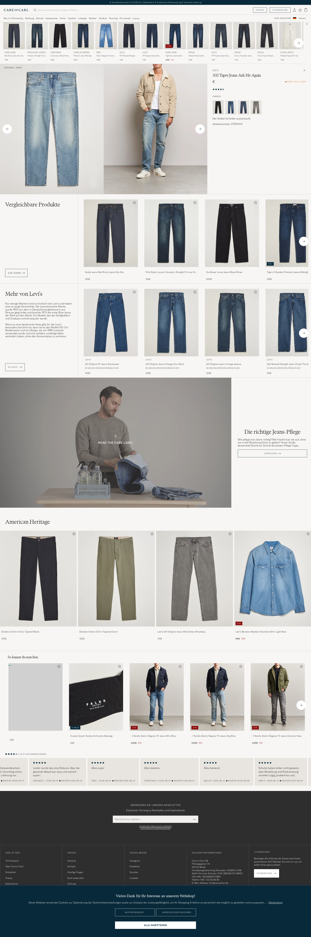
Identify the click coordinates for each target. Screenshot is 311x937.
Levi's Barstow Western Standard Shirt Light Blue (261, 631)
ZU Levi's (13, 367)
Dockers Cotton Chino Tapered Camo (98, 631)
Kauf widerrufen (75, 878)
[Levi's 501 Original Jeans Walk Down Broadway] (194, 628)
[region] (155, 772)
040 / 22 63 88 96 (209, 879)
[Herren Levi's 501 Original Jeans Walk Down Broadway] (194, 579)
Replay (192, 52)
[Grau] (256, 107)
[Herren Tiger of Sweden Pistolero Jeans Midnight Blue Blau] (83, 35)
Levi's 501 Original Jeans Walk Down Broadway (181, 631)
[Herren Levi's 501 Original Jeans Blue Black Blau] (221, 35)
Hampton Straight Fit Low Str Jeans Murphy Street (37, 56)
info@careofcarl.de (218, 882)
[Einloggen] (294, 10)
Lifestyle (82, 18)
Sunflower (56, 52)
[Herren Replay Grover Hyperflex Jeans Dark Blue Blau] (244, 35)
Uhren (63, 18)
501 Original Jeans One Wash (151, 56)
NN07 (99, 52)
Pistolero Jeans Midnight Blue (83, 56)
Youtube (134, 872)
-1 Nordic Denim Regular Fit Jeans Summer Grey (276, 735)
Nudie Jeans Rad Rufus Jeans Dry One (104, 272)
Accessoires (52, 18)
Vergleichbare (32, 204)
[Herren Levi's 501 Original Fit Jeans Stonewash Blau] (111, 322)
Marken (93, 18)
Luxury (135, 18)
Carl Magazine (282, 18)
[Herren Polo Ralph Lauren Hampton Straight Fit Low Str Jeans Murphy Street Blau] (37, 35)
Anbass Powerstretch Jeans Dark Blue (196, 56)
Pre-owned (125, 18)
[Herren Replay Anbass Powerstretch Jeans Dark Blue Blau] (198, 35)
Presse (8, 878)
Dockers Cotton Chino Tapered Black (20, 631)
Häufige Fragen (75, 872)
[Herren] (35, 697)
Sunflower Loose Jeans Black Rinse (224, 272)
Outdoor (103, 18)
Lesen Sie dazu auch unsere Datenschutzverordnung (155, 827)
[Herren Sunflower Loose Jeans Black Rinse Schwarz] (60, 35)
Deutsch (302, 18)
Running (113, 18)
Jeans (19, 68)
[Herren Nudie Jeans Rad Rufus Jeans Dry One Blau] (14, 35)
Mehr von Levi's (23, 293)
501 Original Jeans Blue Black (220, 56)
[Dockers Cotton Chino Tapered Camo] (116, 628)
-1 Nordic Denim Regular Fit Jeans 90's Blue (153, 735)
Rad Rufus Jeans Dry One (14, 56)
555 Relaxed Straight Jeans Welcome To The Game (128, 56)
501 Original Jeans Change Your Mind (165, 364)
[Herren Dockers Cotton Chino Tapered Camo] (116, 579)
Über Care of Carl (14, 866)
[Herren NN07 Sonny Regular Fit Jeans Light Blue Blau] (106, 35)
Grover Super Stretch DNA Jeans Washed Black (267, 56)
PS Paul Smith (287, 52)
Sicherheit (10, 872)
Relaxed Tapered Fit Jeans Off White (290, 56)
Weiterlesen (276, 902)
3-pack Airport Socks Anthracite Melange (91, 735)
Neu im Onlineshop (13, 18)
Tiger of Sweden (81, 52)
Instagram (135, 860)
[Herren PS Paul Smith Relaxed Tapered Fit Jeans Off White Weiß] (290, 35)
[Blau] (230, 107)
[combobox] (302, 18)
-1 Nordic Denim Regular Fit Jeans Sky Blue (213, 735)
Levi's (122, 52)
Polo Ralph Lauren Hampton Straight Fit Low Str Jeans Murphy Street (171, 272)
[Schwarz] (218, 107)
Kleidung (29, 18)
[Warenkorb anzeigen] (305, 10)
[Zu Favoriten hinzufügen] (133, 203)
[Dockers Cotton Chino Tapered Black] (38, 628)
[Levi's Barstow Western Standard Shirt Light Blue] (272, 628)
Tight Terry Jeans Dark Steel (174, 56)
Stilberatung (280, 10)
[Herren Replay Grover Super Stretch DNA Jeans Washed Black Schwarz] (267, 35)
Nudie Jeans (10, 52)
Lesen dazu (270, 453)
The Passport (12, 860)
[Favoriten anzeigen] (300, 10)
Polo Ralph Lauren (37, 52)
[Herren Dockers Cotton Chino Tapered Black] (38, 579)
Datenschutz (11, 883)
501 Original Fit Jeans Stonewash (102, 364)
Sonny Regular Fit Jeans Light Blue (105, 56)
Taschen (72, 18)
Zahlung (71, 883)
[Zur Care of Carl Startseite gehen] (16, 10)
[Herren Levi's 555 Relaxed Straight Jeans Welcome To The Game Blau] (129, 35)
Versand (71, 860)
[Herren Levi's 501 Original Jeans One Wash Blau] (152, 35)
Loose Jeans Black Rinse (60, 56)
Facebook (134, 866)
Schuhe (40, 18)
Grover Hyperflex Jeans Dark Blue (243, 56)
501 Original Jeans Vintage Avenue (223, 364)
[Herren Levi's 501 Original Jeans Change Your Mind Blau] (171, 322)
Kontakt (71, 866)
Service (260, 10)
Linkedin (134, 878)
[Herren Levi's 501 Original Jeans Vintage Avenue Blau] (232, 322)
